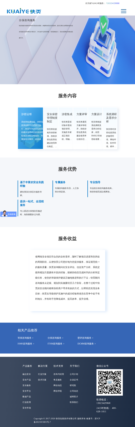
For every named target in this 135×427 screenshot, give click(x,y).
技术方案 (42, 380)
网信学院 (58, 391)
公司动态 (74, 391)
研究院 (73, 385)
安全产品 (27, 380)
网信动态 (58, 385)
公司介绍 (74, 374)
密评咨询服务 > (85, 338)
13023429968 (112, 3)
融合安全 (27, 374)
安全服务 (27, 385)
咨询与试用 (59, 374)
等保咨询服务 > (25, 338)
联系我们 (74, 402)
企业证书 (74, 380)
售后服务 (58, 380)
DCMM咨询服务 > (87, 343)
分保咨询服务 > (55, 338)
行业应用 (27, 402)
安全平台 (27, 391)
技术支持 (58, 366)
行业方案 (42, 374)
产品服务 (27, 366)
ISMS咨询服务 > (26, 343)
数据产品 (27, 396)
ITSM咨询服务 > (56, 343)
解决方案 (43, 366)
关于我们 (75, 366)
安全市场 (27, 408)
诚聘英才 (74, 396)
